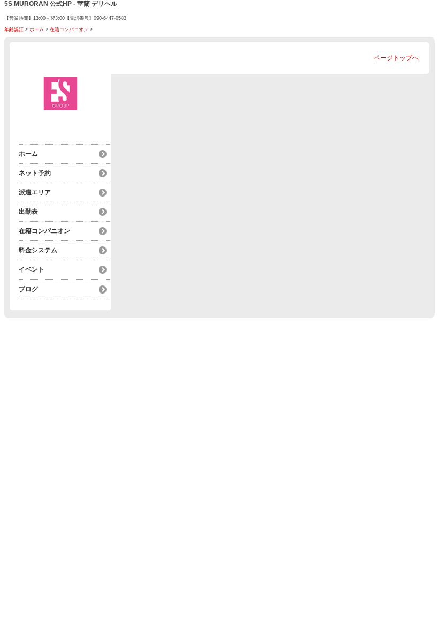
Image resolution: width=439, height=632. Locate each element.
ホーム (36, 29)
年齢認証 (14, 29)
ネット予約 (35, 173)
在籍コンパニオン (69, 29)
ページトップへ (396, 58)
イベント (31, 269)
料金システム (38, 250)
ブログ (28, 289)
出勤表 (28, 211)
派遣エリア (35, 192)
